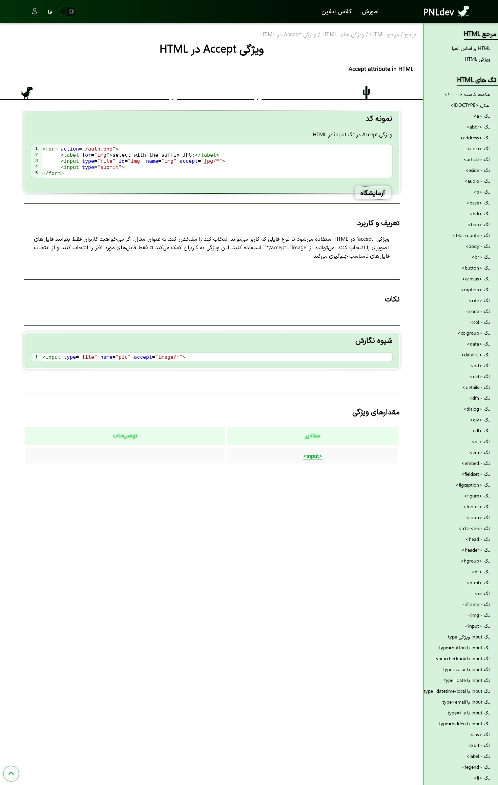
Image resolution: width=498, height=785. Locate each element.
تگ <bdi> (480, 213)
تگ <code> (478, 311)
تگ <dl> (481, 430)
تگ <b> (482, 192)
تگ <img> (479, 615)
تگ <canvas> (476, 278)
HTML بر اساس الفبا (471, 48)
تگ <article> (477, 159)
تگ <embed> (476, 463)
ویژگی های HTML (343, 35)
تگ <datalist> (476, 354)
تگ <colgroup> (474, 333)
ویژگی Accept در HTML (288, 35)
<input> (313, 455)
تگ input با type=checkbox (462, 658)
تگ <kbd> (479, 745)
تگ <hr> (481, 571)
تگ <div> (480, 419)
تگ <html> (478, 582)
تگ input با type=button (465, 647)
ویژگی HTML (478, 59)
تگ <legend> (476, 767)
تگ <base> (478, 202)
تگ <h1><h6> (474, 528)
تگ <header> (476, 550)
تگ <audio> (477, 181)
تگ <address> (475, 137)
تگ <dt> (481, 441)
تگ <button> (476, 267)
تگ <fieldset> (476, 474)
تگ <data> (478, 343)
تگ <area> (479, 148)
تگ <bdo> (479, 224)
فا (50, 11)
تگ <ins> (480, 734)
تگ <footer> (477, 506)
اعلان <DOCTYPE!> (470, 105)
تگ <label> (478, 756)
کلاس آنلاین (336, 11)
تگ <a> (482, 116)
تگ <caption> (475, 289)
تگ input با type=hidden (465, 723)
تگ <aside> (478, 170)
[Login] (35, 11)
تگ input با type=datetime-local (457, 691)
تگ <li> (482, 777)
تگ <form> (478, 517)
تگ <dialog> (477, 409)
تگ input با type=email (466, 702)
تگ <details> (476, 387)
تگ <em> (480, 452)
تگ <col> (480, 322)
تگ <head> (478, 539)
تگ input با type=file (469, 712)
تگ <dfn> (480, 398)
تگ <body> (478, 246)
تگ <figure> (477, 495)
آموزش (370, 11)
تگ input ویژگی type (469, 636)
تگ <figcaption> (473, 485)
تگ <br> (481, 257)
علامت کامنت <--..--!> (467, 94)
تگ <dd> (480, 365)
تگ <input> (478, 626)
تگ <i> (483, 593)
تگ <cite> (480, 300)
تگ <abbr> (478, 126)
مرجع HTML (384, 35)
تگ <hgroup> (475, 560)
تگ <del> (480, 376)
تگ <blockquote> (472, 235)
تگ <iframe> (477, 604)
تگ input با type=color (467, 669)
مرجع (411, 35)
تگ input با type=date (467, 680)
